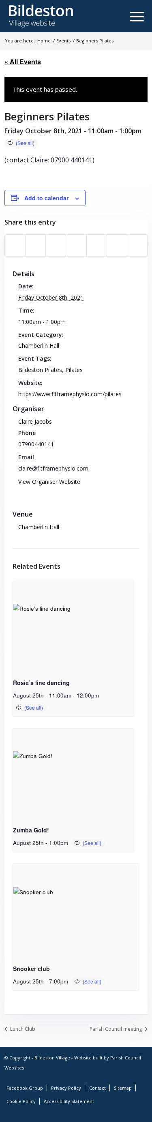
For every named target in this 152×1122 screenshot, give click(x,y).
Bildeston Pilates (40, 370)
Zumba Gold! (31, 830)
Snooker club (31, 968)
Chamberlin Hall (38, 345)
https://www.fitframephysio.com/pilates (70, 394)
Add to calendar (46, 198)
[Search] (122, 16)
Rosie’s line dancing (41, 683)
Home (44, 41)
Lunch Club (22, 1028)
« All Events (22, 61)
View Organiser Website (49, 481)
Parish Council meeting (116, 1028)
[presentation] (73, 626)
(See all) (25, 142)
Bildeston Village (52, 1058)
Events (63, 41)
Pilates (74, 370)
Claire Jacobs (35, 421)
